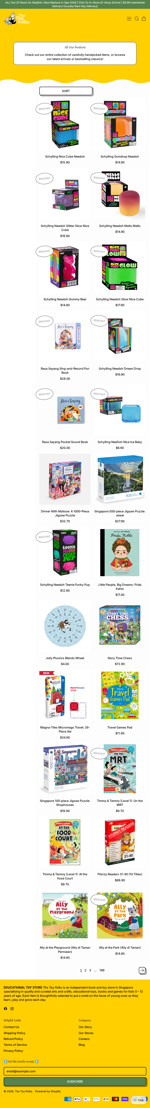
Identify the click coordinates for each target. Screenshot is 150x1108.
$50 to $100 (12, 128)
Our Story (85, 1027)
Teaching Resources (8, 233)
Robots (9, 327)
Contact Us (11, 1027)
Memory (10, 378)
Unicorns (10, 340)
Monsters (11, 305)
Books (5, 145)
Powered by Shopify (48, 1091)
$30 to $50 (12, 124)
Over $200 (12, 137)
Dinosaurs (11, 288)
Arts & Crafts (10, 214)
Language (11, 400)
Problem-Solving (15, 395)
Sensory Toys (13, 404)
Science (6, 198)
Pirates (9, 314)
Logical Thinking (15, 391)
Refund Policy (13, 1039)
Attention (10, 373)
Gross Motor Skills (16, 387)
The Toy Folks (23, 1091)
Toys (4, 161)
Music (9, 310)
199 (102, 970)
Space (9, 332)
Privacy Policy (13, 1051)
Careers (84, 1039)
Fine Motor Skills (15, 382)
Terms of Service (15, 1045)
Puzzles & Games (7, 180)
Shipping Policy (14, 1033)
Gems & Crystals (15, 292)
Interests (7, 268)
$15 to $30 (12, 119)
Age (3, 101)
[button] (136, 18)
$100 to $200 (13, 132)
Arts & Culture (13, 279)
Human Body (13, 301)
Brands (6, 251)
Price (4, 112)
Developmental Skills (11, 364)
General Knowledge (17, 297)
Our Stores (86, 1033)
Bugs (8, 283)
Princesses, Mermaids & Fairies (17, 321)
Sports (9, 336)
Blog (82, 1045)
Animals (10, 275)
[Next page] (142, 970)
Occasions (8, 352)
